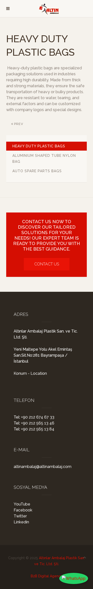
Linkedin (21, 522)
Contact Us (46, 264)
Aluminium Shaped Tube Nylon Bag (44, 159)
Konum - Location (30, 373)
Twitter (20, 516)
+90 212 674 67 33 (37, 417)
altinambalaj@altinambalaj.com (42, 466)
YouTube (22, 504)
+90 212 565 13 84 (37, 429)
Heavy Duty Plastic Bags (38, 146)
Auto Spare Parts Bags (37, 171)
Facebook (23, 510)
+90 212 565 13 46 (37, 423)
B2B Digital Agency (46, 576)
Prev (18, 124)
